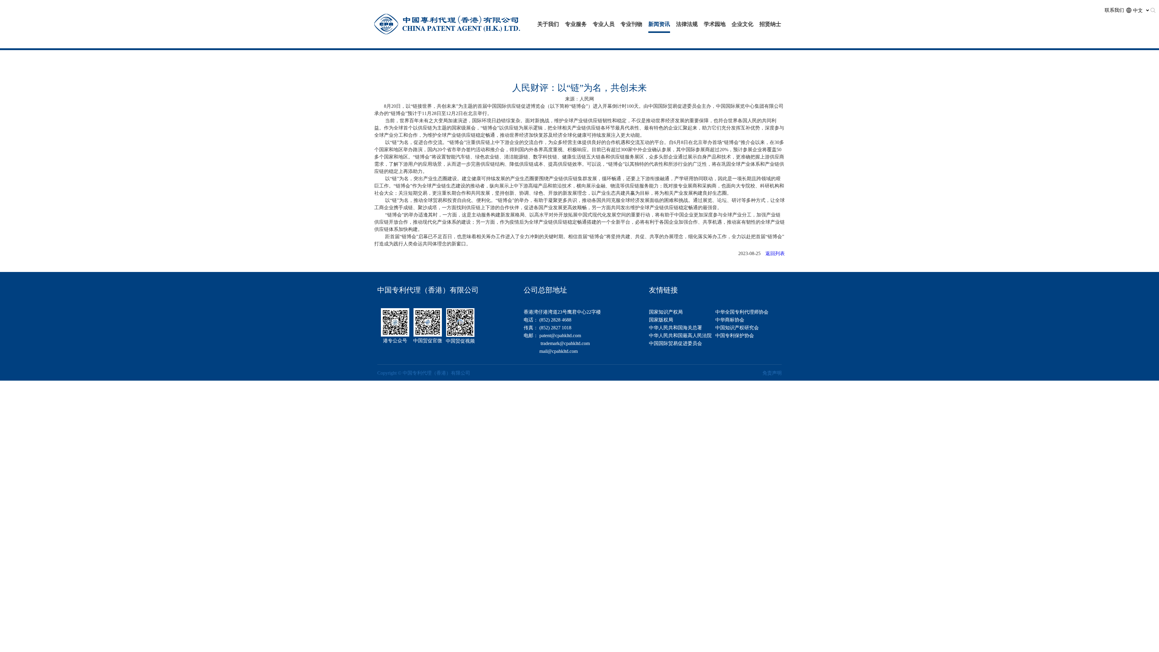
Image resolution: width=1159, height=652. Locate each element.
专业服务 (576, 24)
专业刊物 (631, 24)
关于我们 (548, 24)
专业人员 (604, 24)
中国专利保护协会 (734, 335)
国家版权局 (661, 319)
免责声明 (772, 373)
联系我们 (1114, 10)
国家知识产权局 (666, 312)
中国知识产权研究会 (737, 327)
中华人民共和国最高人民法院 (680, 335)
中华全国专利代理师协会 (741, 312)
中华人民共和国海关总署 (675, 327)
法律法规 (687, 24)
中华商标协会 (729, 319)
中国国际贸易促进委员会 (675, 343)
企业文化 (742, 24)
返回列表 (775, 253)
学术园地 (715, 24)
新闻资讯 (659, 24)
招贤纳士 (770, 24)
